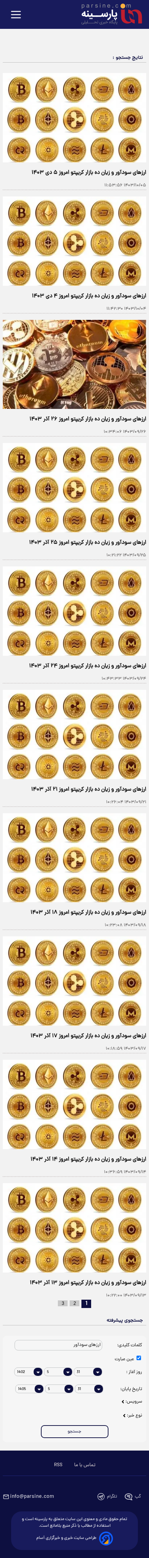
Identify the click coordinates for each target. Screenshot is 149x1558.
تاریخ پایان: (131, 1389)
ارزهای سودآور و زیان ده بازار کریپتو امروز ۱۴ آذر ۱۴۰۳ (88, 1159)
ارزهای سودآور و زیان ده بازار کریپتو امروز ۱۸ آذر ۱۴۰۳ (88, 913)
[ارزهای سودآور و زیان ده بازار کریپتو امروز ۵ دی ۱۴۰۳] (74, 117)
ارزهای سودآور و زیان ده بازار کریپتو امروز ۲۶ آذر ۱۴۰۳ (87, 419)
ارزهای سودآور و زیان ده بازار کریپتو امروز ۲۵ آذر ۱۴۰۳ (87, 543)
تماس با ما (84, 1465)
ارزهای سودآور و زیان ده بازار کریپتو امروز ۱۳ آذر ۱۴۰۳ (88, 1283)
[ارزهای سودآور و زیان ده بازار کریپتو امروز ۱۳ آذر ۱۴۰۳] (74, 1228)
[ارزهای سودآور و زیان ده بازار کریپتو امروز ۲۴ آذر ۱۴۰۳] (74, 611)
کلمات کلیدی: (129, 1345)
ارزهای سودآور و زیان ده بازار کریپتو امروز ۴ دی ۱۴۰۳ (89, 296)
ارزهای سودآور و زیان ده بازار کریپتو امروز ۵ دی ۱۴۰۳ (89, 173)
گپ (138, 1496)
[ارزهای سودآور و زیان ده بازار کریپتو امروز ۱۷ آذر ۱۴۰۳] (74, 981)
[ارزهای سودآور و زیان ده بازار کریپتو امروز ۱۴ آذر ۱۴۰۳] (74, 1104)
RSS (58, 1465)
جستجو (74, 1431)
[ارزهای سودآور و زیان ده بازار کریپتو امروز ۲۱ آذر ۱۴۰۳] (74, 734)
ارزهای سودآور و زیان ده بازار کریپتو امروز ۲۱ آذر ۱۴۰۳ (88, 789)
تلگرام (112, 1496)
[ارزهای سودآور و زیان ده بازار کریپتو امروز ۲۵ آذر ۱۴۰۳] (74, 487)
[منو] (16, 15)
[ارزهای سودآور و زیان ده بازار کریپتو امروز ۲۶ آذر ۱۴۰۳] (74, 364)
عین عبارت (125, 1359)
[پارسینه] (108, 15)
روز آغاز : (134, 1372)
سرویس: (133, 1401)
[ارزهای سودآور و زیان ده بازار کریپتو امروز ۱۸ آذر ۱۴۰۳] (74, 858)
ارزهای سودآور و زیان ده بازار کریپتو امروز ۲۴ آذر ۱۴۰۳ (87, 666)
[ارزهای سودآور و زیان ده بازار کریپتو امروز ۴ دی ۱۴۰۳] (74, 241)
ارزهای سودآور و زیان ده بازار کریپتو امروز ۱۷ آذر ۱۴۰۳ (88, 1036)
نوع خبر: (134, 1415)
